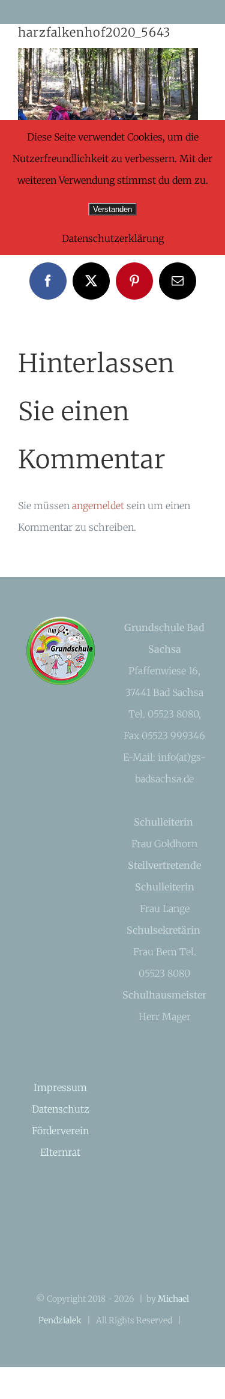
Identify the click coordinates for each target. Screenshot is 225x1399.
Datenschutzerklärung (113, 238)
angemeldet (98, 506)
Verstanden (112, 209)
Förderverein (60, 1131)
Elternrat (60, 1152)
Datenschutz (60, 1109)
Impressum (60, 1087)
